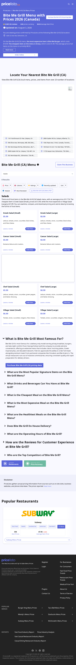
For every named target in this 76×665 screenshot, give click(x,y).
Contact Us (46, 593)
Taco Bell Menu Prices (56, 608)
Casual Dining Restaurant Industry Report (30, 641)
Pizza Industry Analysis (45, 632)
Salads (5, 174)
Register (45, 562)
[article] (38, 525)
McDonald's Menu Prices (57, 621)
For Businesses (65, 562)
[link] (38, 513)
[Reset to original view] (70, 88)
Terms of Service (66, 593)
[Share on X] (36, 651)
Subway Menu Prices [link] (13, 540)
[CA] (9, 4)
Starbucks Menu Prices (56, 614)
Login (44, 566)
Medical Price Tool (67, 584)
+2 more (61, 527)
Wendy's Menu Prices (26, 614)
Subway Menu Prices (26, 621)
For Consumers (66, 566)
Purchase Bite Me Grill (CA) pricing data (59, 17)
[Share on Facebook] (33, 651)
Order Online (19, 55)
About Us (63, 589)
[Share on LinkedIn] (43, 651)
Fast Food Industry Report (24, 632)
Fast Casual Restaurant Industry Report (29, 636)
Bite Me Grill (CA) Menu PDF (42, 191)
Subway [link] (38, 522)
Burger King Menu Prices (27, 608)
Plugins (44, 589)
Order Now (29, 229)
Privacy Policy (65, 598)
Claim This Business (65, 165)
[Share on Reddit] (40, 651)
